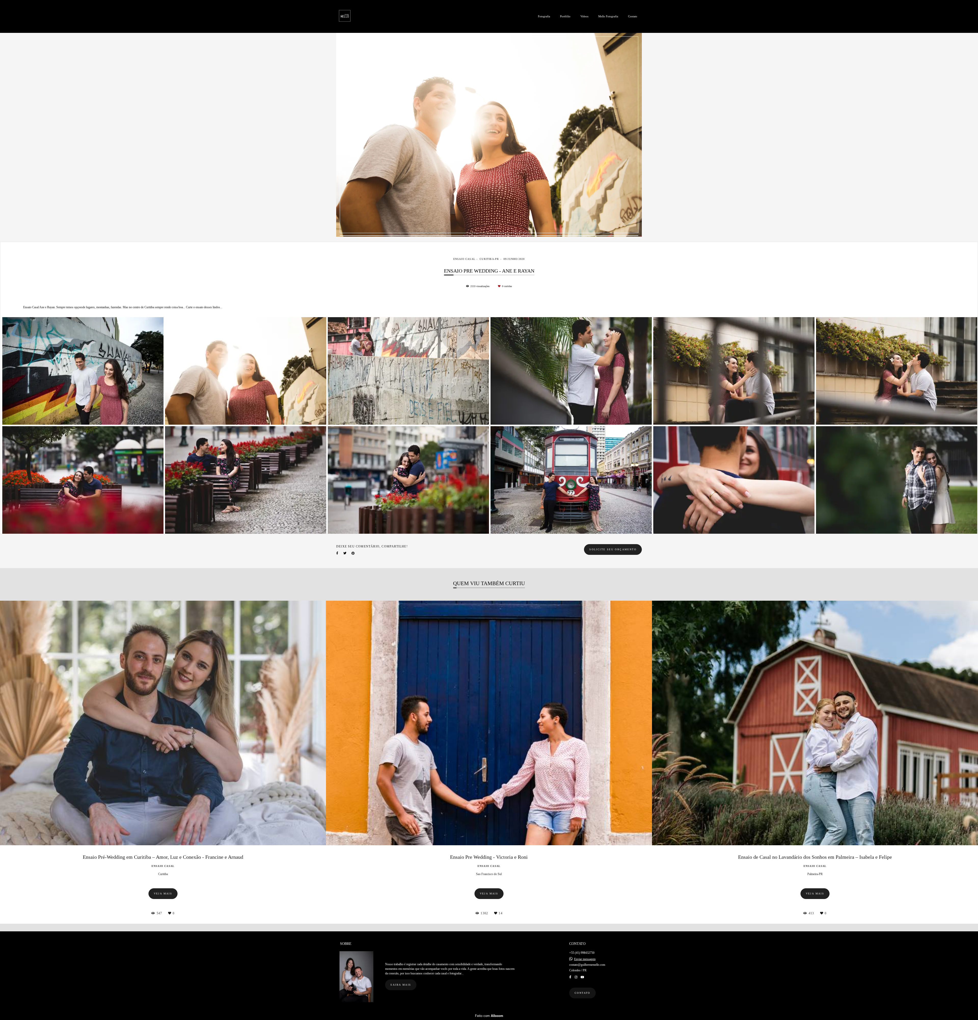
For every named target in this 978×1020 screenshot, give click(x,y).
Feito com (489, 1016)
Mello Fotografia (608, 16)
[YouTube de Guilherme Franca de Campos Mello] (582, 977)
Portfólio (565, 16)
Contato (632, 16)
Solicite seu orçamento (612, 549)
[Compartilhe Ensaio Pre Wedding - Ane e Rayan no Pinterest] (353, 553)
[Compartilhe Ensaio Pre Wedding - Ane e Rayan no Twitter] (344, 553)
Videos (584, 16)
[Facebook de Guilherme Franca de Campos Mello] (570, 977)
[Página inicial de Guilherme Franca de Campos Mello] (353, 16)
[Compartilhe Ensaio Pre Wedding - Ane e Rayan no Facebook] (337, 553)
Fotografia (544, 16)
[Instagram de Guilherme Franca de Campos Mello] (576, 977)
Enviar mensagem (584, 959)
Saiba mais (400, 984)
